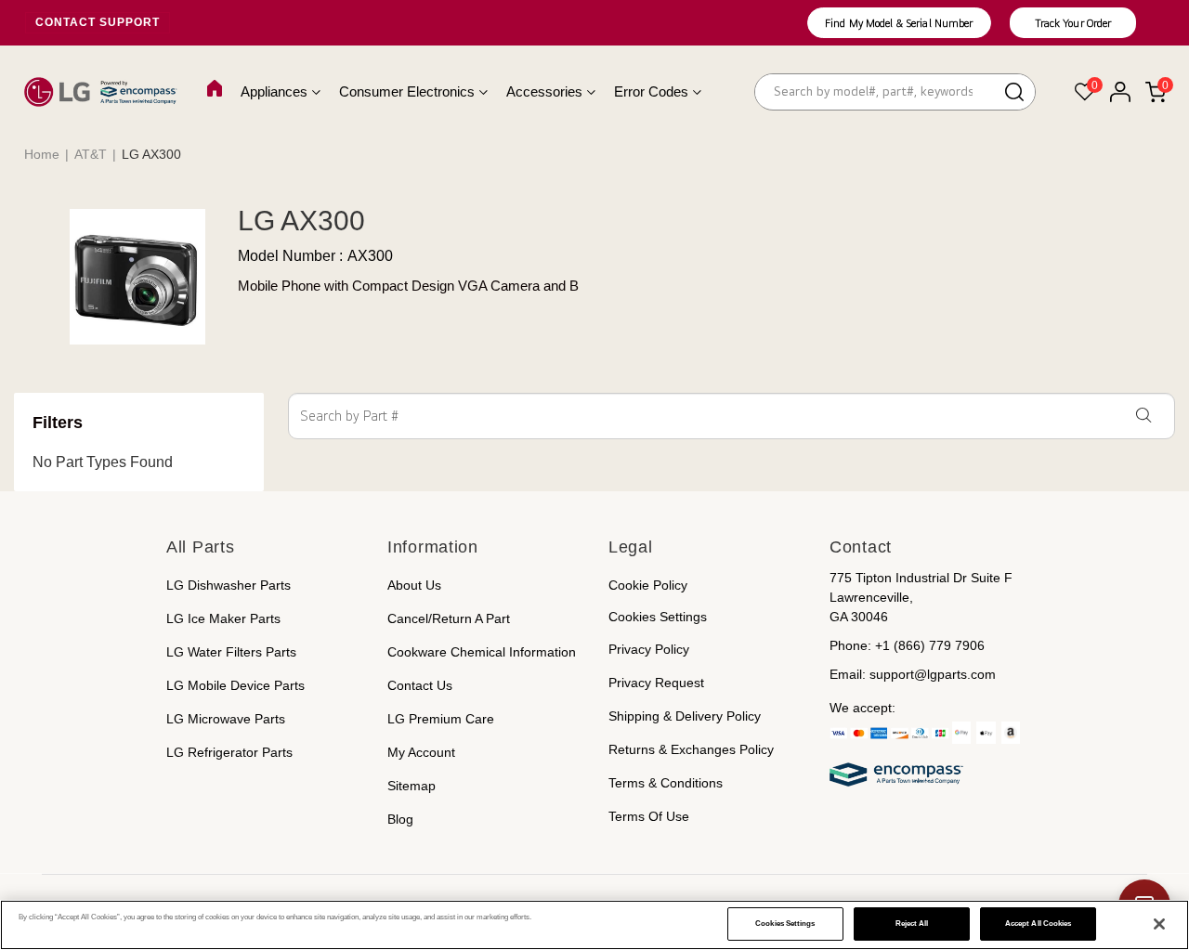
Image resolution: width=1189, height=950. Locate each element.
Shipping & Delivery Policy (684, 716)
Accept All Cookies (1038, 923)
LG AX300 (298, 220)
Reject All (912, 923)
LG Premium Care (440, 718)
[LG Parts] (100, 92)
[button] (898, 24)
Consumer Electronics (407, 91)
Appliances (274, 91)
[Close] (1159, 924)
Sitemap (411, 785)
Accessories (544, 91)
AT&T (90, 154)
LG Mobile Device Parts (235, 685)
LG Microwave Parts (225, 718)
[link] (1152, 732)
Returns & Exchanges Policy (691, 749)
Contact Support (97, 22)
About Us (414, 585)
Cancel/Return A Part (448, 618)
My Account (421, 752)
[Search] (1014, 94)
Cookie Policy (647, 585)
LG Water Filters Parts (231, 651)
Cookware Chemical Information (481, 651)
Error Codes (651, 91)
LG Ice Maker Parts (223, 618)
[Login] (1120, 92)
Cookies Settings (785, 923)
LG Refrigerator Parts (229, 752)
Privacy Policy (648, 649)
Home (41, 154)
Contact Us (419, 685)
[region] (594, 925)
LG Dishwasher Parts (228, 585)
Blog (400, 819)
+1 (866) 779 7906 (930, 645)
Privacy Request (656, 682)
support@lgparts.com (932, 674)
